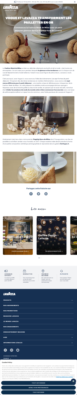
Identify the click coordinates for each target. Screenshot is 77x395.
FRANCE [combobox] (6, 358)
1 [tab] (39, 258)
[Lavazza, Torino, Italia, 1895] (9, 8)
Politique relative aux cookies (64, 376)
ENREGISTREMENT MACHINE (14, 332)
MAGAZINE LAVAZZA (11, 316)
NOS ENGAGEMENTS (11, 326)
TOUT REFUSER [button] (38, 392)
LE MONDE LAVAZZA (11, 321)
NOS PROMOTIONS (10, 310)
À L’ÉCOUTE (64, 274)
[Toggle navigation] (73, 7)
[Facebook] (31, 194)
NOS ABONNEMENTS (11, 305)
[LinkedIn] (46, 194)
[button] (74, 1)
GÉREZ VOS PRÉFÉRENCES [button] (38, 387)
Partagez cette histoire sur (38, 189)
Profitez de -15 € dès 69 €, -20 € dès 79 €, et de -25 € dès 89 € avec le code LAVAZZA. (40, 1)
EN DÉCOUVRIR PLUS (20, 251)
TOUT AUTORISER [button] (38, 383)
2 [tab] (41, 258)
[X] (38, 194)
